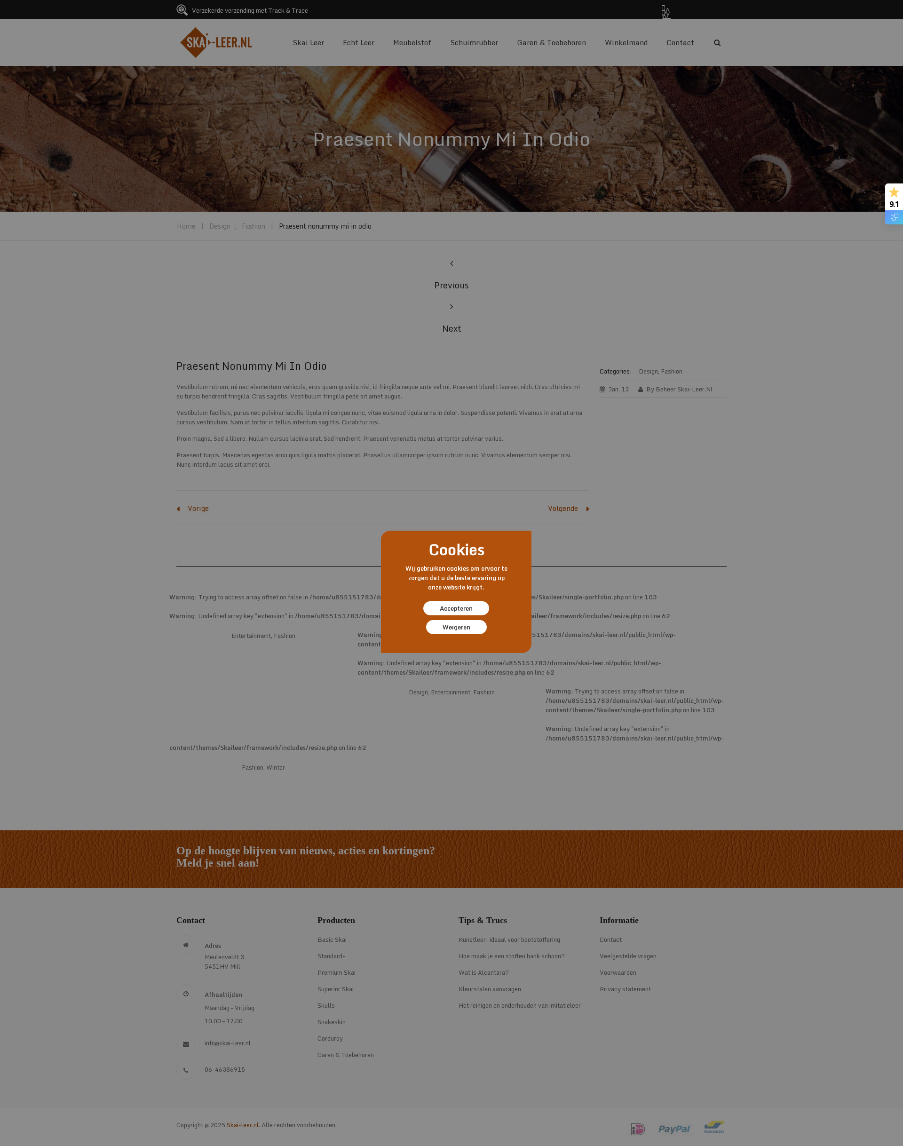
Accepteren (456, 608)
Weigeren (456, 627)
